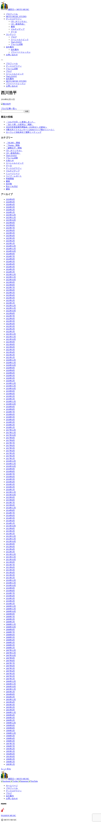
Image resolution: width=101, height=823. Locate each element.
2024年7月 (10, 256)
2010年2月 (10, 601)
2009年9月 (10, 614)
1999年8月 (10, 728)
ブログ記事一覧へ (9, 108)
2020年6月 (10, 373)
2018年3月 (10, 422)
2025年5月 (10, 233)
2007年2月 (10, 676)
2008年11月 (11, 624)
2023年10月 (11, 280)
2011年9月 (10, 562)
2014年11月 (11, 508)
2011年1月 (10, 578)
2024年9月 (10, 254)
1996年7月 (10, 746)
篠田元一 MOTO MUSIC (18, 9)
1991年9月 (10, 756)
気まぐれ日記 (12, 186)
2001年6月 (10, 710)
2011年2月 (10, 575)
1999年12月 (11, 723)
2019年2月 (10, 396)
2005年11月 (11, 689)
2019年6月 (10, 394)
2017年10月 (11, 435)
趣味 (8, 189)
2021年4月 (10, 352)
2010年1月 (10, 604)
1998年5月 (10, 736)
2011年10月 (11, 560)
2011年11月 (11, 557)
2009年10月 (11, 611)
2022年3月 (10, 326)
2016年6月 (10, 477)
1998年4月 (10, 738)
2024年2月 (10, 269)
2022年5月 (10, 321)
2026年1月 (10, 212)
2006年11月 (11, 684)
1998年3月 (10, 741)
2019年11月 (11, 386)
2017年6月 (10, 446)
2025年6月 (10, 230)
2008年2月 (10, 645)
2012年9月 (10, 544)
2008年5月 (10, 637)
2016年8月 (10, 471)
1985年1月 (10, 764)
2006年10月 (11, 687)
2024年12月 (11, 246)
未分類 (9, 184)
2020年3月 (10, 378)
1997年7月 (10, 744)
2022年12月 (11, 306)
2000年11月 (11, 712)
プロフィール (12, 14)
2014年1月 (10, 523)
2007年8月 (10, 661)
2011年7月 (10, 565)
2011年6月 (10, 567)
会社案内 (10, 47)
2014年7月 (10, 513)
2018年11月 (11, 401)
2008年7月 (10, 632)
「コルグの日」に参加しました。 (20, 122)
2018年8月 (10, 409)
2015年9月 (10, 497)
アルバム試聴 (17, 44)
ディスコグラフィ (14, 19)
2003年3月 (10, 705)
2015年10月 (11, 495)
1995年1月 (10, 751)
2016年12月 (11, 461)
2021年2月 (10, 355)
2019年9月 (10, 391)
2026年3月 (10, 207)
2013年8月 (10, 528)
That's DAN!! (11, 156)
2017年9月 (10, 438)
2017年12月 (11, 430)
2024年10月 (11, 251)
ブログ (14, 37)
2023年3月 (10, 298)
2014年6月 (10, 515)
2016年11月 (11, 464)
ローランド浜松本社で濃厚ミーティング (23, 132)
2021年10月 (11, 339)
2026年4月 (10, 204)
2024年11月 (11, 249)
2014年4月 (10, 521)
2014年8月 (10, 510)
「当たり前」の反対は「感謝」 (20, 124)
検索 (26, 111)
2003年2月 (10, 707)
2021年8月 (10, 344)
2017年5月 (10, 448)
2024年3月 (10, 267)
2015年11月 (11, 492)
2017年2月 (10, 456)
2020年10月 (11, 365)
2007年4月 (10, 671)
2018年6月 (10, 414)
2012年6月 (10, 547)
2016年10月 (11, 466)
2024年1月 (10, 272)
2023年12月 (11, 274)
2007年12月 (11, 650)
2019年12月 (11, 383)
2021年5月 (10, 350)
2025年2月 (10, 241)
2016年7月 (10, 474)
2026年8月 (10, 199)
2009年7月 (10, 617)
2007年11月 (11, 653)
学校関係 (10, 179)
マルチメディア (18, 29)
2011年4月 (10, 572)
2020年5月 (10, 376)
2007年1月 (10, 679)
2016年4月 (10, 482)
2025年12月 (11, 215)
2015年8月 (10, 500)
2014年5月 (10, 518)
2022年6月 (10, 319)
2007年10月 (11, 655)
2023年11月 (11, 277)
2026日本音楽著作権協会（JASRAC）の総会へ (26, 127)
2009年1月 (10, 622)
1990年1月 (10, 762)
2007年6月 (10, 666)
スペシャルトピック (20, 40)
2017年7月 (10, 443)
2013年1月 (10, 534)
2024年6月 (10, 259)
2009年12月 (11, 606)
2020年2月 (10, 381)
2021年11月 (11, 337)
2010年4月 (10, 596)
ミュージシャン (13, 173)
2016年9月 (10, 469)
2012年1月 (10, 552)
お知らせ (10, 160)
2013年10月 (11, 526)
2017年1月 (10, 458)
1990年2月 (10, 759)
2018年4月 (10, 420)
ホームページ (12, 785)
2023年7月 (10, 287)
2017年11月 (11, 433)
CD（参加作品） (18, 24)
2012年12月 (11, 536)
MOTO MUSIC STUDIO (16, 16)
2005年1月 (10, 692)
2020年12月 (11, 360)
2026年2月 (10, 210)
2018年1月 (10, 427)
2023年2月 (10, 300)
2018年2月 (10, 425)
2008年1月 (10, 648)
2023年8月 (10, 285)
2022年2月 (10, 329)
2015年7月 (10, 503)
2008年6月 (10, 635)
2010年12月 (11, 580)
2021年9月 (10, 342)
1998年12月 (11, 733)
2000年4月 (10, 715)
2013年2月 (10, 531)
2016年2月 (10, 487)
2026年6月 (10, 202)
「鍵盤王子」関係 (14, 148)
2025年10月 (11, 220)
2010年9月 (10, 588)
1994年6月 (10, 754)
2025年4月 (10, 236)
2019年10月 (11, 388)
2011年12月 (11, 554)
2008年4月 (10, 640)
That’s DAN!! (16, 42)
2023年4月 (10, 295)
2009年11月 (11, 609)
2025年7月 (10, 228)
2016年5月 (10, 479)
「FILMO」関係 (13, 143)
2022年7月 (10, 316)
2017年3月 (10, 453)
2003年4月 (10, 702)
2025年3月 (10, 238)
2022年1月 (10, 331)
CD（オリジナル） (19, 21)
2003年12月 (11, 699)
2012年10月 (11, 541)
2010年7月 (10, 593)
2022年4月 (10, 324)
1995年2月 (10, 749)
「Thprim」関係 (13, 145)
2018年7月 (10, 412)
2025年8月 (10, 225)
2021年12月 (11, 334)
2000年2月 (10, 720)
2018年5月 (10, 417)
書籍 (13, 27)
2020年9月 (10, 368)
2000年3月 (10, 718)
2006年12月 (11, 681)
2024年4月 (10, 264)
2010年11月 (11, 583)
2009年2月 (10, 619)
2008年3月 (10, 642)
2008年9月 (10, 630)
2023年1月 (10, 303)
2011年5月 (10, 570)
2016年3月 (10, 484)
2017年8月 (10, 440)
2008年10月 (11, 627)
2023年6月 (10, 290)
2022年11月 (11, 308)
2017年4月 (10, 451)
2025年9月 (10, 223)
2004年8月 (10, 694)
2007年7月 (10, 663)
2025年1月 (10, 243)
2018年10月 (11, 404)
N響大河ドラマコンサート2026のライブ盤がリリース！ (30, 130)
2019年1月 (10, 399)
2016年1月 (10, 490)
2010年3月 (10, 598)
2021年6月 (10, 347)
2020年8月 (10, 370)
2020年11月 (11, 363)
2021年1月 (10, 357)
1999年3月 (10, 731)
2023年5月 (10, 293)
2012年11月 (11, 539)
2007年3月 (10, 674)
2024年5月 (10, 262)
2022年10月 (11, 311)
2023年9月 (10, 282)
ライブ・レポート (14, 176)
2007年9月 (10, 658)
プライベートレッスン (21, 52)
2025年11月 (11, 217)
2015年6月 (10, 505)
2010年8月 (10, 591)
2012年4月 (10, 549)
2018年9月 (10, 407)
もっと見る (6, 769)
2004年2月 (10, 697)
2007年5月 (10, 668)
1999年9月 (10, 725)
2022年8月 (10, 313)
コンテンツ (11, 34)
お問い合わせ (12, 55)
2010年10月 (11, 585)
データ (14, 32)
